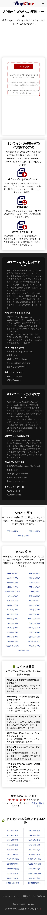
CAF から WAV (34, 596)
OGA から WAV (34, 623)
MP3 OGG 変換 (13, 854)
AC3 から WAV (34, 578)
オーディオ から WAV (12, 591)
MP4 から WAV (12, 619)
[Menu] (42, 3)
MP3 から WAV (34, 614)
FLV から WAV (34, 600)
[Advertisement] (23, 116)
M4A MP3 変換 (12, 830)
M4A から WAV (34, 605)
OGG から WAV (12, 628)
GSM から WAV (12, 605)
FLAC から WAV (12, 600)
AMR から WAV (12, 587)
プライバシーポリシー (11, 896)
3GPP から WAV (13, 573)
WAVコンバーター (14, 491)
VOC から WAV (12, 641)
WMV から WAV (23, 650)
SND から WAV (34, 632)
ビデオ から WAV (34, 637)
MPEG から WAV (34, 619)
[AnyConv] (23, 3)
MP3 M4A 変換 (34, 830)
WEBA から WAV (34, 641)
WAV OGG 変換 (34, 854)
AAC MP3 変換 (34, 849)
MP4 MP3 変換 (34, 878)
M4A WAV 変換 (12, 845)
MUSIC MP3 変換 (12, 883)
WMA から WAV (34, 646)
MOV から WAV (34, 609)
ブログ (35, 896)
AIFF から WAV (12, 582)
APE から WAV (23, 535)
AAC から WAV (12, 578)
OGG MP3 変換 (13, 864)
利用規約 (26, 896)
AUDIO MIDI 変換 (34, 864)
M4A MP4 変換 (34, 840)
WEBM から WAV (13, 646)
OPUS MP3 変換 (34, 883)
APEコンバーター (14, 376)
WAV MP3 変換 (12, 835)
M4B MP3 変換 (34, 845)
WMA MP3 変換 (13, 868)
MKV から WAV (12, 609)
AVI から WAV (13, 596)
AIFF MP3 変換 (12, 873)
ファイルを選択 (23, 66)
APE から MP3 (34, 531)
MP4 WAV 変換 (34, 868)
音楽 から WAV (12, 623)
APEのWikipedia (14, 380)
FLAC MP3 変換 (13, 859)
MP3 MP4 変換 (12, 849)
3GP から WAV (34, 573)
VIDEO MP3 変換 (34, 873)
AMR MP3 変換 (12, 878)
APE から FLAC (12, 531)
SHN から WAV (12, 632)
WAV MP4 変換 (34, 835)
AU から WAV (34, 591)
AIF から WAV (34, 582)
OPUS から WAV (34, 628)
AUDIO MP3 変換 (34, 859)
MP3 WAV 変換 (12, 840)
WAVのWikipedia (14, 494)
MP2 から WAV (12, 614)
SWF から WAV (12, 637)
